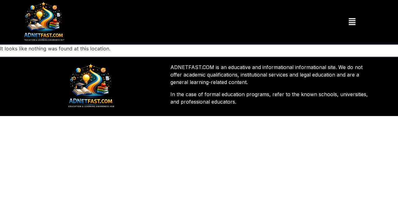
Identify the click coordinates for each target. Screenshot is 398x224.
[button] (352, 22)
